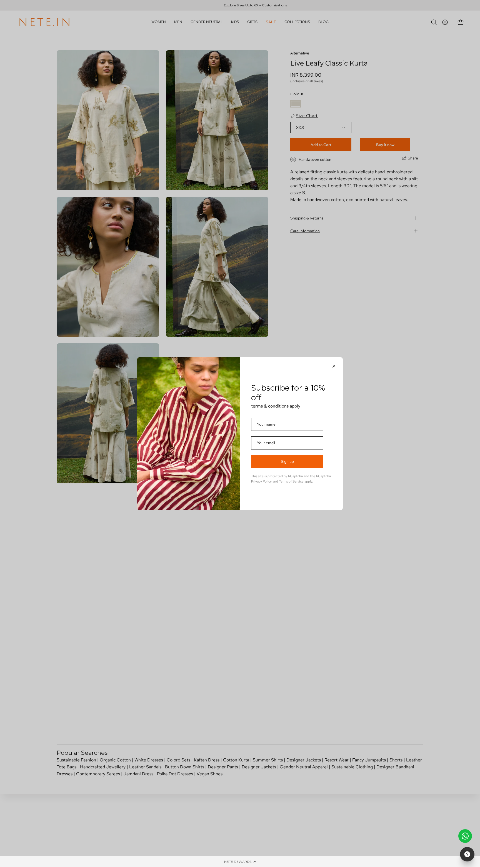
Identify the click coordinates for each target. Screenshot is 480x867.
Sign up (287, 461)
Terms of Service (291, 481)
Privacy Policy (261, 481)
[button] (240, 861)
